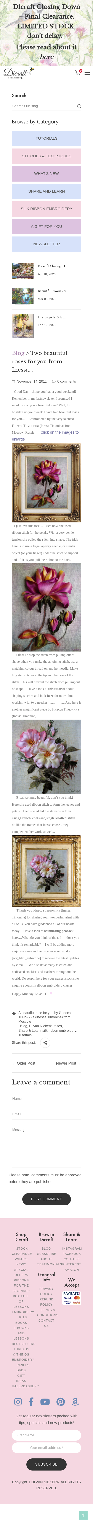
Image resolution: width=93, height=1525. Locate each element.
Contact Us (46, 1323)
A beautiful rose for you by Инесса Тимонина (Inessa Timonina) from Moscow (44, 1017)
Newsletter (46, 244)
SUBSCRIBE (46, 1464)
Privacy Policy (46, 1291)
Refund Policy (46, 1302)
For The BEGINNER (21, 1288)
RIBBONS (21, 1280)
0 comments (66, 381)
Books (21, 1322)
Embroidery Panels (23, 1362)
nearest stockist (65, 978)
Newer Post (66, 1063)
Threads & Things (21, 1351)
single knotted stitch (60, 818)
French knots (30, 818)
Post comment (46, 1199)
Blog (18, 353)
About (46, 1259)
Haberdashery (25, 1386)
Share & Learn (29, 1030)
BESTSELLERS (23, 1344)
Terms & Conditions (47, 1312)
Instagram (72, 1248)
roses (57, 1026)
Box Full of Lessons (21, 1301)
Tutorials (25, 1035)
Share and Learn (46, 191)
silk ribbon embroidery (59, 1030)
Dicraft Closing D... (53, 265)
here (50, 696)
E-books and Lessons (21, 1333)
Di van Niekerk (40, 1026)
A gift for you (46, 226)
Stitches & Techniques (46, 156)
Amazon (72, 1269)
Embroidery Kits (23, 1314)
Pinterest (71, 1264)
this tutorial (56, 689)
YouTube (72, 1259)
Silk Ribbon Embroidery (46, 209)
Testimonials (49, 1264)
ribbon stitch (20, 532)
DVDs (21, 1370)
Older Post (26, 1063)
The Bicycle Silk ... (52, 316)
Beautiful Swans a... (53, 290)
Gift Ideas (21, 1378)
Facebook (72, 1253)
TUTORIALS (47, 138)
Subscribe (46, 1253)
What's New (46, 173)
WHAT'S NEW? (21, 1261)
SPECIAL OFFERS (21, 1272)
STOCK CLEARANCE (22, 1251)
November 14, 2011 (32, 381)
